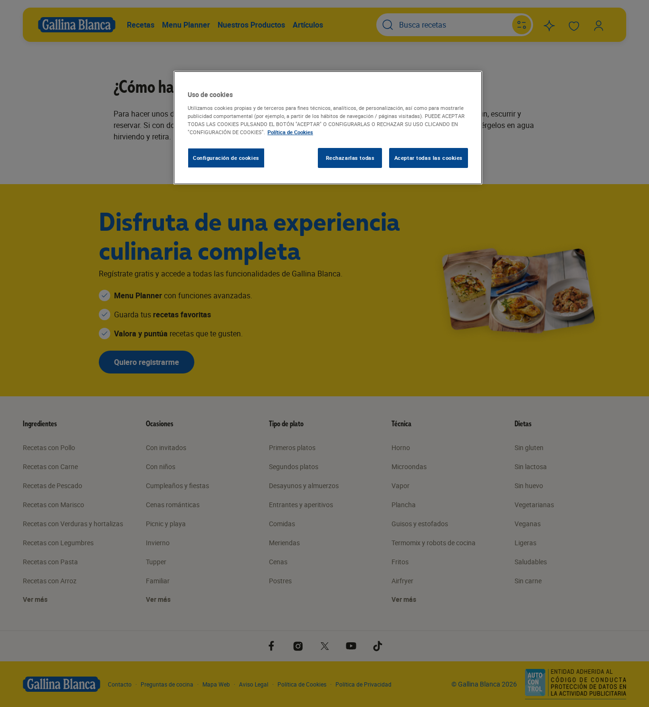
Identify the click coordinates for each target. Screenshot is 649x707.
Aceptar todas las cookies (428, 157)
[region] (327, 128)
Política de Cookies (290, 132)
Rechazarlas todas (350, 157)
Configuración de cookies (226, 157)
